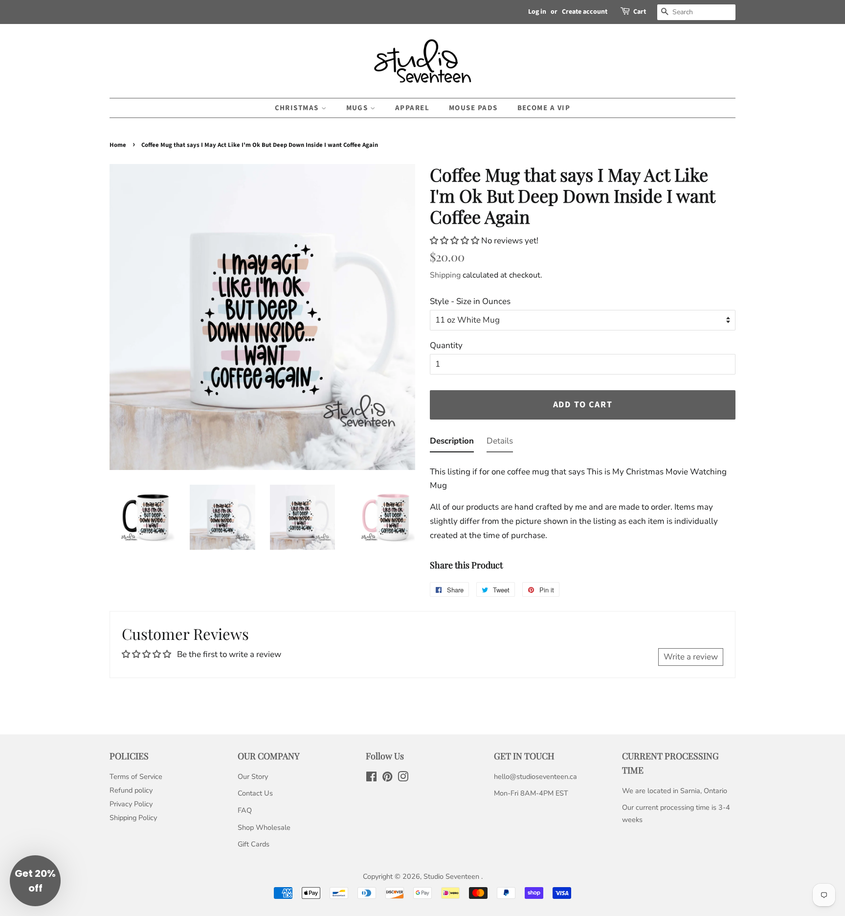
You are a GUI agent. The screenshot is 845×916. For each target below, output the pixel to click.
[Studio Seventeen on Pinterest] (387, 778)
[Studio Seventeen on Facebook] (371, 778)
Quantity (446, 345)
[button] (455, 240)
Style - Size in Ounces (470, 301)
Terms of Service (136, 776)
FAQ (245, 810)
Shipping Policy (133, 817)
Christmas (298, 108)
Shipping (445, 275)
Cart (639, 12)
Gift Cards (253, 844)
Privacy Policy (131, 804)
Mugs (358, 108)
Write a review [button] (691, 656)
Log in (537, 12)
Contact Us (255, 793)
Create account (584, 12)
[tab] (452, 443)
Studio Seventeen (452, 876)
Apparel (412, 108)
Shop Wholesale (264, 827)
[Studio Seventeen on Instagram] (403, 778)
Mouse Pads (473, 108)
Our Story (253, 776)
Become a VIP (544, 108)
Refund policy (131, 790)
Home (118, 145)
